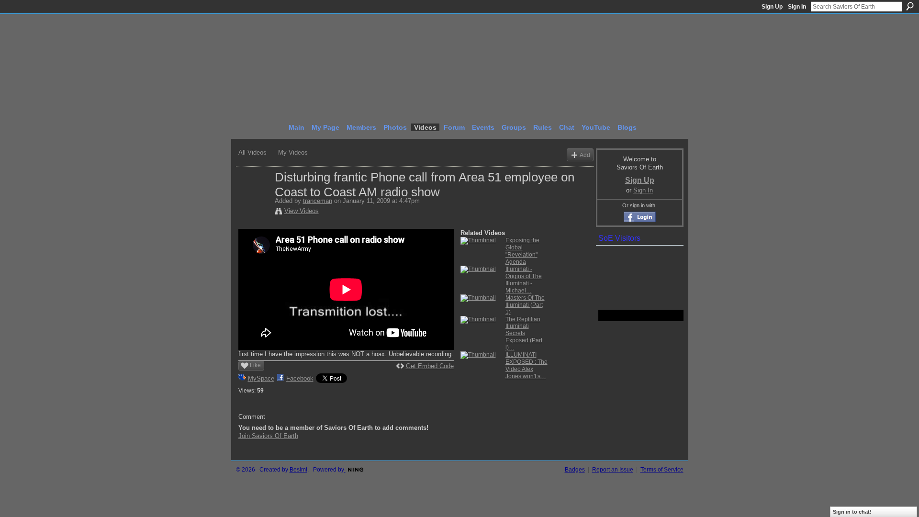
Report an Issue (612, 469)
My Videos (293, 152)
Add (585, 155)
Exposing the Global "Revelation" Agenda (522, 251)
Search (910, 6)
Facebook (300, 378)
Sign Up (772, 6)
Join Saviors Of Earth (268, 435)
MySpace (261, 378)
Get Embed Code (430, 366)
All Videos (252, 152)
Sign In (797, 6)
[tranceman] (256, 197)
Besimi (298, 469)
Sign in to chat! (852, 512)
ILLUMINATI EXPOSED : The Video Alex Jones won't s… (526, 365)
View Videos (301, 210)
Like (255, 365)
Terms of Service (662, 469)
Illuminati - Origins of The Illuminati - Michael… (523, 280)
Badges (575, 469)
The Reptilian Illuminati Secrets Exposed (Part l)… (523, 333)
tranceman (317, 200)
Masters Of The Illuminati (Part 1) (525, 304)
